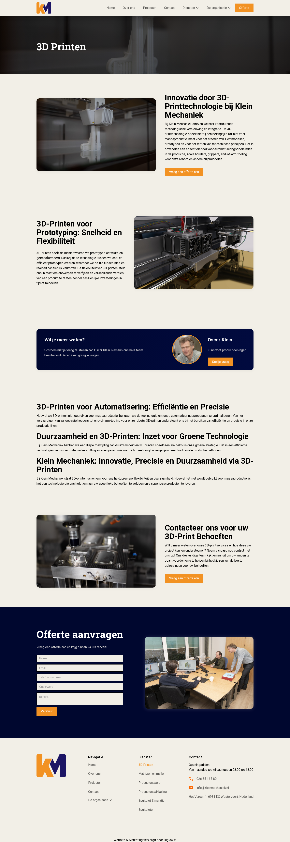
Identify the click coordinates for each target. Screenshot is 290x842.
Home (111, 8)
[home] (43, 8)
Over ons (129, 8)
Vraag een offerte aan (184, 172)
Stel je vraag (220, 362)
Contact (169, 8)
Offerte (244, 8)
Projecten (149, 8)
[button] (191, 8)
